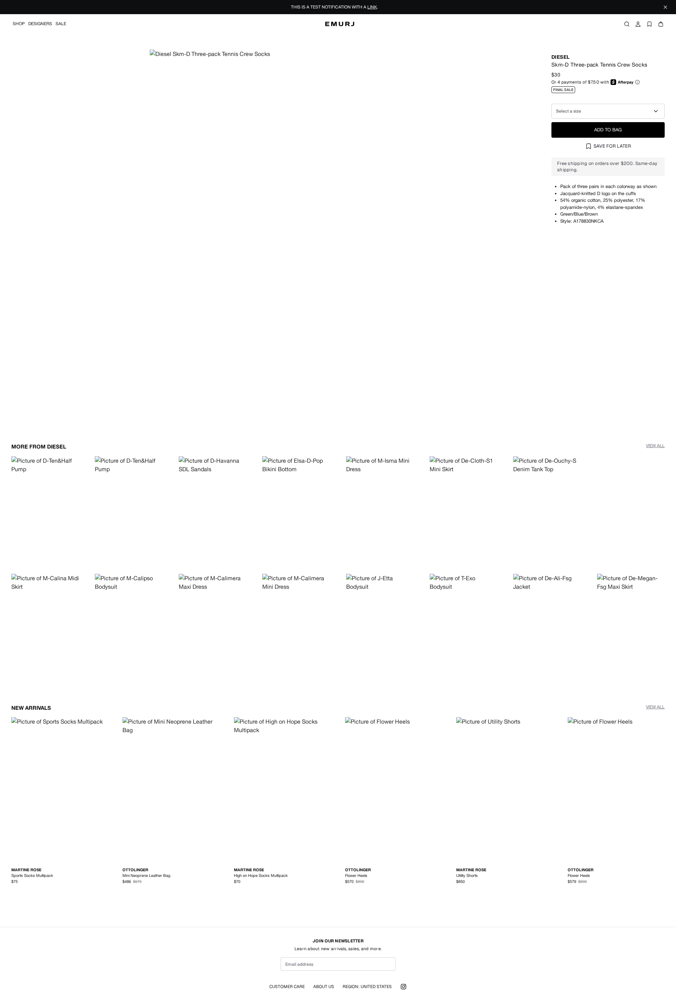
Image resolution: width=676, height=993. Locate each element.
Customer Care (287, 986)
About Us (323, 986)
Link (372, 7)
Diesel (560, 57)
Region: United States (367, 986)
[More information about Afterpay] (637, 82)
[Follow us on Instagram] (403, 986)
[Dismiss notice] (665, 7)
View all (655, 445)
